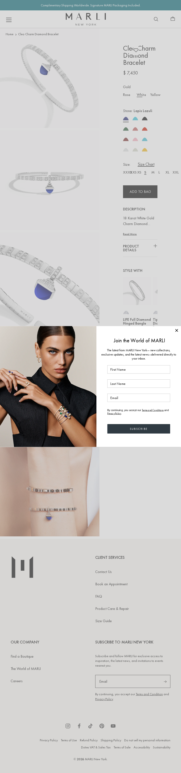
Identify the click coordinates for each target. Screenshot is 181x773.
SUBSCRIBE (139, 428)
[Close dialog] (177, 330)
